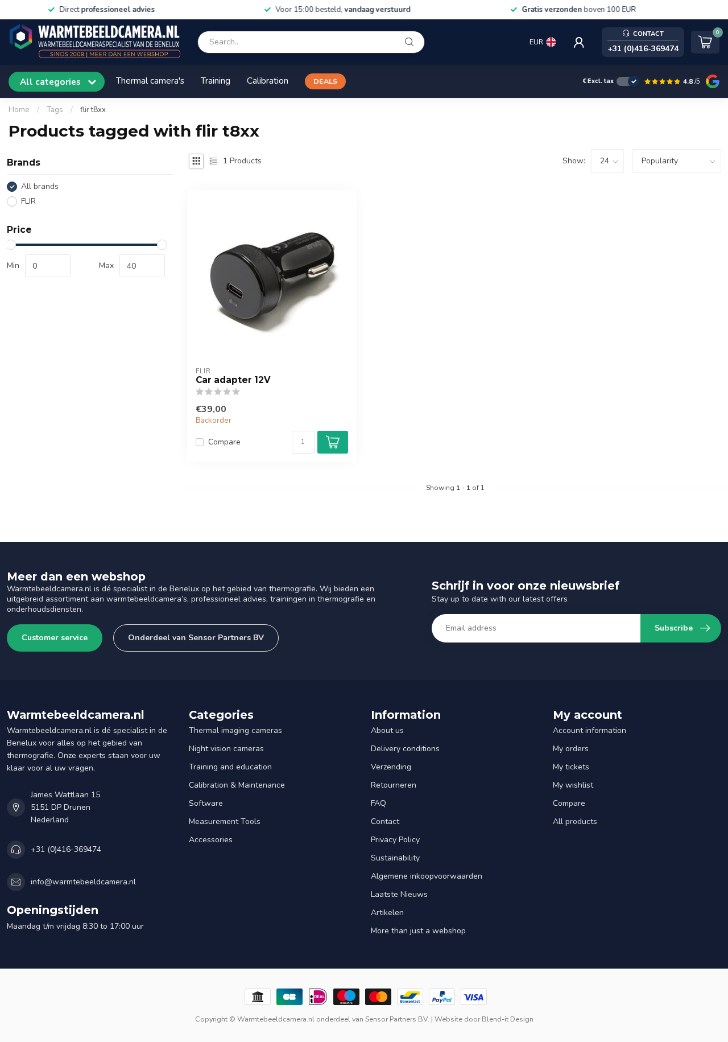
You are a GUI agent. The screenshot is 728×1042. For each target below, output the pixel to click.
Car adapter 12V (233, 380)
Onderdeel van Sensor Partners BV (196, 637)
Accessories (211, 839)
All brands (40, 186)
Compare (224, 442)
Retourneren (393, 785)
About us (387, 730)
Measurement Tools (224, 821)
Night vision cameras (226, 748)
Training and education (230, 766)
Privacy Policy (395, 839)
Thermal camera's (150, 81)
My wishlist (573, 785)
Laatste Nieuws (399, 894)
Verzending (391, 766)
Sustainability (395, 857)
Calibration (267, 81)
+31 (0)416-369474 (66, 849)
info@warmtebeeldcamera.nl (83, 881)
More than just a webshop (418, 930)
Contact (385, 821)
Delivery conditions (405, 748)
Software (206, 803)
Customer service (55, 637)
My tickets (571, 766)
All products (575, 821)
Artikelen (387, 912)
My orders (571, 748)
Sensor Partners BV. (397, 1019)
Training (215, 81)
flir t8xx (93, 110)
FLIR (28, 201)
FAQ (378, 803)
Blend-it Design (507, 1019)
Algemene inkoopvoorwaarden (426, 876)
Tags (55, 110)
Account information (589, 730)
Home (19, 110)
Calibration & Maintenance (237, 785)
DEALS (325, 81)
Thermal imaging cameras (235, 730)
